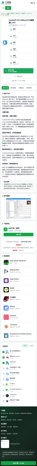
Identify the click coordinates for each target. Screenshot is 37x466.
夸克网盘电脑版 (14, 373)
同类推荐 (29, 88)
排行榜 (14, 420)
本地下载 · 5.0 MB (18, 463)
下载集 (8, 13)
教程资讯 (15, 427)
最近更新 (3, 420)
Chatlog (12, 383)
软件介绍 (5, 88)
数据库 (4, 143)
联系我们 (9, 434)
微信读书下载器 (14, 400)
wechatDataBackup (16, 389)
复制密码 (18, 245)
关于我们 (3, 434)
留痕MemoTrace (15, 356)
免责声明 (15, 434)
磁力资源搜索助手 (15, 351)
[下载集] (9, 3)
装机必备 (9, 420)
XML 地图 (9, 427)
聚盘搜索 (12, 378)
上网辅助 (23, 13)
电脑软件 (12, 13)
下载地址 (21, 88)
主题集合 (20, 420)
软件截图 (13, 88)
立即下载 (18, 234)
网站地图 (3, 427)
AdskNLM (13, 362)
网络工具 (18, 13)
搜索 (8, 8)
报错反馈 (19, 76)
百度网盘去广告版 (15, 367)
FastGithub (13, 394)
